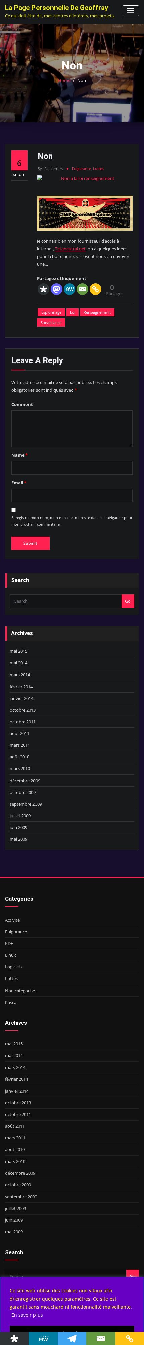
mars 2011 (20, 745)
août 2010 (19, 757)
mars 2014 (20, 674)
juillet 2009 (20, 816)
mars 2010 (20, 768)
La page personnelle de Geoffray (56, 8)
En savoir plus (27, 1315)
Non (81, 80)
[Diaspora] (43, 289)
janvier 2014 (21, 698)
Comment (22, 404)
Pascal (11, 1002)
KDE (9, 943)
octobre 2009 (23, 792)
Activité (12, 920)
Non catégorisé (20, 991)
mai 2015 (18, 651)
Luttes (98, 168)
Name (19, 455)
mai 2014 (18, 663)
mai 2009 (18, 839)
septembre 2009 (26, 804)
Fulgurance (81, 168)
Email (18, 483)
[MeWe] (69, 289)
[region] (72, 1311)
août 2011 (19, 733)
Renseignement (97, 312)
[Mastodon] (56, 289)
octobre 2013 (23, 710)
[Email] (82, 289)
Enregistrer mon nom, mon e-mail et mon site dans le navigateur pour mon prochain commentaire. (71, 521)
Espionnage (51, 312)
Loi (72, 312)
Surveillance (51, 322)
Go (128, 601)
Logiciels (13, 967)
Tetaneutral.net (70, 249)
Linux (10, 955)
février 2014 (21, 687)
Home (64, 80)
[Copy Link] (95, 289)
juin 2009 (18, 827)
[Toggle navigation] (131, 10)
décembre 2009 (25, 781)
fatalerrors (50, 168)
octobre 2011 (23, 722)
